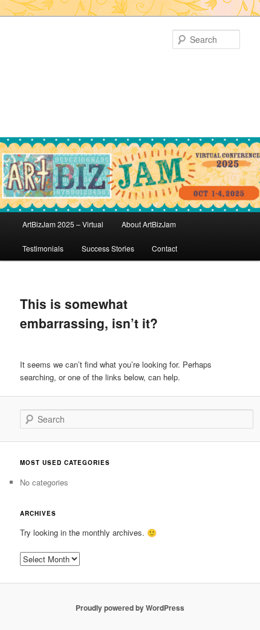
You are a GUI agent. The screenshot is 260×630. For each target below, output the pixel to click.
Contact (164, 248)
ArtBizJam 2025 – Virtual (62, 224)
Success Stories (108, 248)
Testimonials (42, 248)
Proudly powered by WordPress (130, 607)
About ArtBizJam (149, 224)
